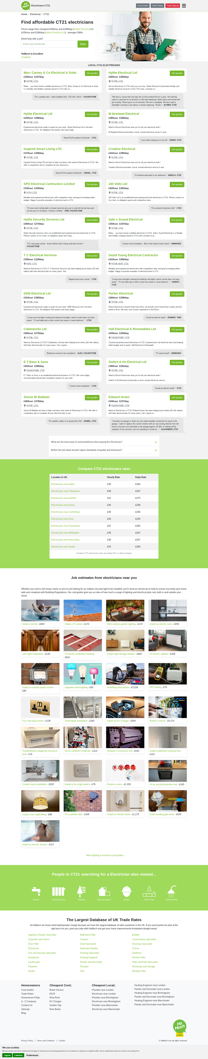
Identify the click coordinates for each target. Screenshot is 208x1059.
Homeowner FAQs (30, 997)
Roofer (31, 971)
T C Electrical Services (40, 255)
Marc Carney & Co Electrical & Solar (50, 72)
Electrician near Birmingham (106, 1001)
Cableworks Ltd (35, 329)
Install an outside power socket (37, 687)
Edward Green (119, 397)
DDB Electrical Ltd (37, 293)
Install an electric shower (34, 844)
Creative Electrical (122, 149)
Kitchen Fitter (149, 900)
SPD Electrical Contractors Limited (49, 184)
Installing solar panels (118, 687)
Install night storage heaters (121, 654)
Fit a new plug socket (33, 721)
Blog (23, 1013)
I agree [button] (7, 1055)
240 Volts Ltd (118, 184)
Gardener (137, 953)
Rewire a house (158, 721)
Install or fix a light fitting (34, 814)
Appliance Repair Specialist (42, 935)
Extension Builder (104, 900)
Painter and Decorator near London (152, 989)
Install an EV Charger (118, 721)
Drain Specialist (88, 944)
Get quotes (92, 73)
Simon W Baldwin (37, 397)
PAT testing (155, 687)
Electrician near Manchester (106, 1009)
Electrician (33, 948)
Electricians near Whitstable (65, 533)
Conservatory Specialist (144, 939)
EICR (52, 994)
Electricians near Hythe (63, 484)
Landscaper (34, 962)
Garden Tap (55, 1005)
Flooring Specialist (89, 953)
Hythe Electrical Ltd (55, 32)
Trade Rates (157, 5)
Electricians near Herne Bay (65, 539)
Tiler (82, 971)
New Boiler (55, 1009)
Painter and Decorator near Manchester (154, 1004)
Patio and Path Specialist (144, 962)
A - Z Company (28, 1001)
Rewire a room (114, 784)
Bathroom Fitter (172, 900)
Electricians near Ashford (63, 498)
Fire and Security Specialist (42, 953)
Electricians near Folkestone (65, 491)
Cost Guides (142, 5)
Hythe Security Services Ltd (44, 219)
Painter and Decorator (91, 962)
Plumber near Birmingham (105, 997)
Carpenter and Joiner (38, 939)
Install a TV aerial (74, 624)
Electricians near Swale (63, 546)
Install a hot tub (29, 624)
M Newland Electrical (124, 113)
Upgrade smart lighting (76, 687)
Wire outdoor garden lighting (121, 624)
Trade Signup (173, 5)
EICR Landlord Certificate (78, 751)
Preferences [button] (32, 1055)
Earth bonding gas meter (162, 814)
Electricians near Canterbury (65, 512)
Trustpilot (25, 57)
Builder (126, 900)
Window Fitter (139, 971)
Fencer (135, 948)
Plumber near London (103, 990)
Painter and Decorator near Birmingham (154, 997)
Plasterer (81, 900)
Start (83, 44)
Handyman (33, 957)
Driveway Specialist (142, 944)
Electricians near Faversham (65, 526)
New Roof (55, 997)
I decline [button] (18, 1055)
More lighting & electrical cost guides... (105, 855)
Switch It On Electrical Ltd (127, 362)
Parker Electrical (82, 29)
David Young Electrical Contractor (133, 255)
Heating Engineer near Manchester (152, 1000)
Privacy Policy (27, 1041)
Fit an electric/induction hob (163, 784)
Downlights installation (76, 721)
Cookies (62, 1041)
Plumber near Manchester (105, 1005)
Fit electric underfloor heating (79, 654)
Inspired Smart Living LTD (43, 149)
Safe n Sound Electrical (126, 219)
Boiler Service (57, 990)
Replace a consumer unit (119, 751)
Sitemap (25, 1009)
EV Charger (55, 1001)
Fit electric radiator (159, 654)
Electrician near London (104, 994)
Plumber (36, 900)
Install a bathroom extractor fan (165, 751)
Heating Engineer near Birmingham (152, 993)
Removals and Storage (143, 966)
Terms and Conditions (46, 1041)
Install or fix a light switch (77, 784)
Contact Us (26, 1005)
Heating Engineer (59, 900)
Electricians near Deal (62, 519)
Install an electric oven (161, 624)
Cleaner (84, 939)
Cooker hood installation (34, 784)
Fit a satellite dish (73, 814)
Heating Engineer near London (149, 985)
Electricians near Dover (63, 505)
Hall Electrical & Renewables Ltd (132, 329)
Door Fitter (33, 944)
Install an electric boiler (118, 814)
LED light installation (32, 654)
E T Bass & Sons (36, 362)
